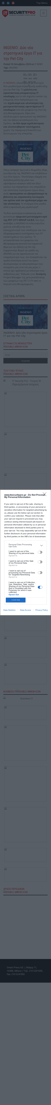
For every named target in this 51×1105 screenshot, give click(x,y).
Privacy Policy (41, 610)
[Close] (45, 495)
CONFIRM (15, 600)
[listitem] (25, 545)
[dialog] (25, 552)
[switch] (40, 552)
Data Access (25, 610)
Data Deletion (9, 610)
